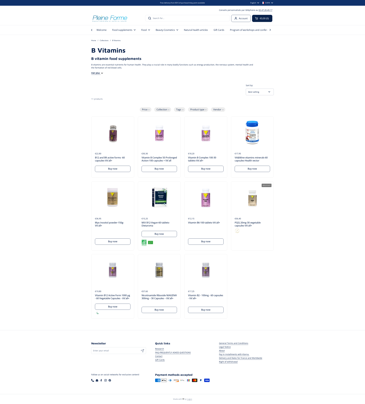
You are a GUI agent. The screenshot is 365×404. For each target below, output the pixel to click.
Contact (158, 356)
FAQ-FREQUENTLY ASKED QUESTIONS (173, 352)
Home (93, 40)
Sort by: (249, 85)
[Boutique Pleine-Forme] (109, 18)
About (222, 350)
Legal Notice (225, 347)
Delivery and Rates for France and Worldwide (240, 358)
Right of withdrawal (228, 361)
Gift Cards (160, 360)
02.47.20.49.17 (265, 10)
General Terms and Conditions (233, 343)
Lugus (189, 399)
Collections (104, 40)
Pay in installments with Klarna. (234, 354)
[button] (262, 18)
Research (159, 348)
